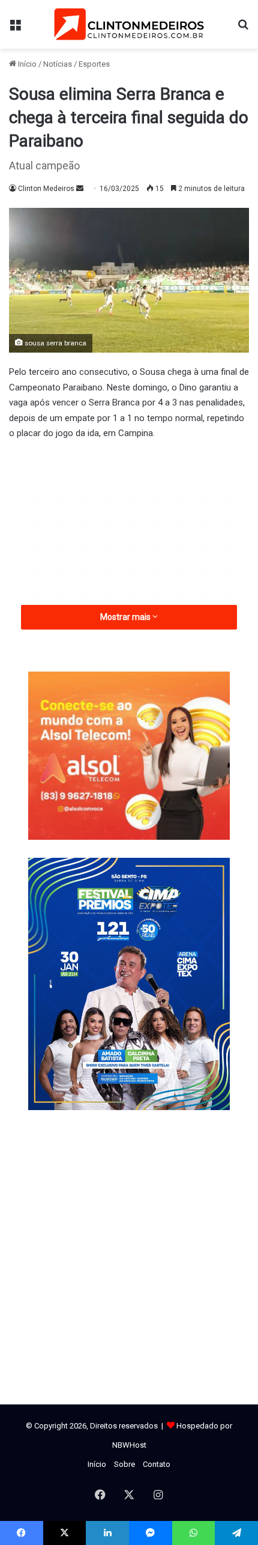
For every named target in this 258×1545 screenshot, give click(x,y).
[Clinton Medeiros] (129, 24)
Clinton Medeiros (46, 188)
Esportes (94, 63)
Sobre (124, 1464)
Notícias (57, 63)
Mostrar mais (126, 617)
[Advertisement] (129, 557)
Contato (156, 1464)
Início (26, 63)
